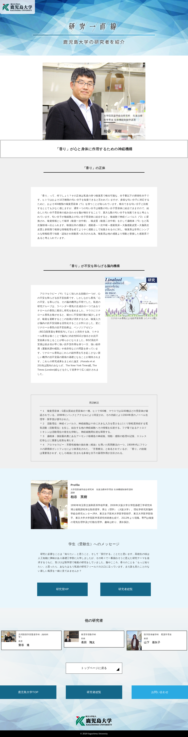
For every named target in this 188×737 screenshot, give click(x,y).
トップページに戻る (94, 668)
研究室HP (62, 589)
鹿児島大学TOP (28, 692)
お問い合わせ (159, 692)
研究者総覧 (125, 589)
